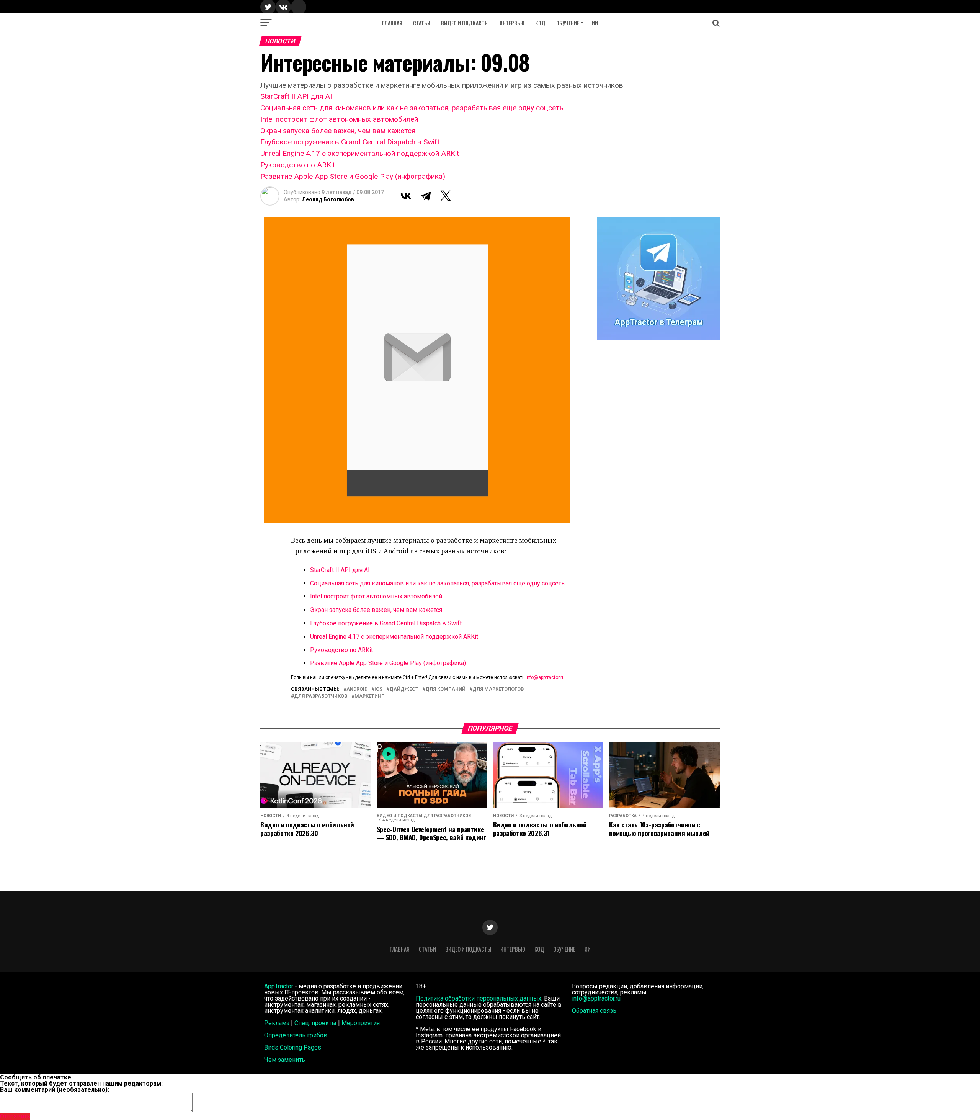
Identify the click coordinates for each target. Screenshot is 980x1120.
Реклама (276, 1023)
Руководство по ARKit (297, 164)
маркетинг (369, 696)
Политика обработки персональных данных (478, 998)
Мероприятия (360, 1023)
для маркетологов (498, 689)
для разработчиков (321, 696)
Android (357, 689)
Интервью (512, 23)
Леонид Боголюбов (328, 199)
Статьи (421, 23)
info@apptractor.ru (545, 677)
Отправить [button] (15, 1116)
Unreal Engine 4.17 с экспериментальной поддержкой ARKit (359, 153)
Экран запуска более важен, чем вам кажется (337, 130)
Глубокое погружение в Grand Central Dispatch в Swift (349, 141)
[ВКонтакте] (406, 195)
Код (540, 23)
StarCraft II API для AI (296, 96)
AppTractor (278, 986)
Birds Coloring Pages (292, 1047)
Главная (392, 23)
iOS (378, 689)
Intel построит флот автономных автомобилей (339, 119)
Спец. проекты (315, 1023)
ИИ (595, 23)
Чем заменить (284, 1059)
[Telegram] (425, 195)
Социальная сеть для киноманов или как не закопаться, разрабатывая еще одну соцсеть (412, 107)
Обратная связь (594, 1010)
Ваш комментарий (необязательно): (54, 1089)
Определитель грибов (295, 1035)
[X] (445, 195)
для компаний (445, 689)
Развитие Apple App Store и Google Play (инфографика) (352, 176)
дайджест (403, 689)
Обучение (567, 23)
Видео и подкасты (465, 23)
